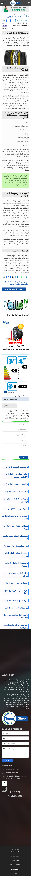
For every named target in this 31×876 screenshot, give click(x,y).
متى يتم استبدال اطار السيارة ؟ (16, 546)
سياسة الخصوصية (14, 856)
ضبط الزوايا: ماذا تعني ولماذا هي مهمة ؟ (15, 527)
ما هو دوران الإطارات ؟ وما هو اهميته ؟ (16, 564)
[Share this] (8, 20)
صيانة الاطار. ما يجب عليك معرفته (18, 574)
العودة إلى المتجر (9, 406)
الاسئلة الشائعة (15, 869)
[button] (2, 3)
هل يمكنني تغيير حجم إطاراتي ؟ (16, 607)
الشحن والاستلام (15, 860)
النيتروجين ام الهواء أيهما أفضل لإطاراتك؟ (17, 315)
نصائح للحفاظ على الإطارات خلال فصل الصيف (16, 349)
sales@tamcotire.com (12, 770)
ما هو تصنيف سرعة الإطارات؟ (16, 508)
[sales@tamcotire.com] (4, 770)
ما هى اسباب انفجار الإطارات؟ (16, 491)
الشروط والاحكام (15, 852)
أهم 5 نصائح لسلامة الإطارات (16, 600)
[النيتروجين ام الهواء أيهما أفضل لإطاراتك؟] (15, 304)
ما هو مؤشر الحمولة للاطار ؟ (17, 467)
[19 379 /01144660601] (4, 773)
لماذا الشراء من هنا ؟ (15, 865)
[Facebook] (4, 783)
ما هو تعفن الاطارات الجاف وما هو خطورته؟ (16, 500)
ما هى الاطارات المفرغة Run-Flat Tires (16, 616)
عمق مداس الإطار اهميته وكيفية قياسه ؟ (15, 537)
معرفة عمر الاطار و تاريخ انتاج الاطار (16, 592)
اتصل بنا (15, 873)
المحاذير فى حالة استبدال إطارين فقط (15, 517)
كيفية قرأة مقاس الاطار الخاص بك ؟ (16, 554)
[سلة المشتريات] (29, 3)
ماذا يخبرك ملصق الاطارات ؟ (21, 396)
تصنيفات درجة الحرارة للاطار (16, 583)
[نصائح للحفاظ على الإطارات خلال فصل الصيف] (15, 333)
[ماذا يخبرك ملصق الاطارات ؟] (15, 374)
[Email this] (4, 20)
